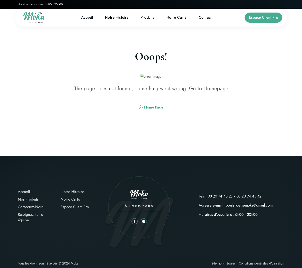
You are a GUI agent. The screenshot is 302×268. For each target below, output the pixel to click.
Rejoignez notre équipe (30, 217)
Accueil (87, 17)
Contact (205, 17)
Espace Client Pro (263, 17)
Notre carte (176, 17)
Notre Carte (70, 199)
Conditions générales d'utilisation (261, 263)
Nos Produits (28, 199)
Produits (147, 17)
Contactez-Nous (31, 207)
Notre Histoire (117, 17)
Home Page (153, 107)
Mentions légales (224, 263)
